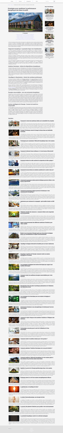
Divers (37, 1)
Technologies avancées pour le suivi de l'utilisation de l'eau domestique (34, 328)
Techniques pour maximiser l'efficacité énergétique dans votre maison (49, 41)
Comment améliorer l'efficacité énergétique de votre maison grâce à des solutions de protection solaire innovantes (36, 358)
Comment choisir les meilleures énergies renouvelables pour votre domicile (36, 275)
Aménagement (29, 1)
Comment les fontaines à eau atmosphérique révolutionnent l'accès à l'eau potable (37, 307)
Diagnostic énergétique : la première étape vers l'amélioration (25, 34)
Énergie (12, 1)
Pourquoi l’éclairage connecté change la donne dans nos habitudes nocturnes (49, 28)
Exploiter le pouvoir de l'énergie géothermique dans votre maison (36, 368)
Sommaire (26, 33)
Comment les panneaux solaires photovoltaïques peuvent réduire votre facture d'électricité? (37, 180)
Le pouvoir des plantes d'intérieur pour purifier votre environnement (36, 406)
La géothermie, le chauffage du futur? (29, 387)
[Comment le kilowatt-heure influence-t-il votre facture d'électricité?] (49, 50)
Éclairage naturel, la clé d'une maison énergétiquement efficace (35, 377)
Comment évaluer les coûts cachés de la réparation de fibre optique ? (36, 160)
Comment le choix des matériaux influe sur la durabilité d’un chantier (49, 15)
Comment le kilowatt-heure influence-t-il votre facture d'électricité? (49, 54)
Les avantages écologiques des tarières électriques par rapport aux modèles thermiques (36, 265)
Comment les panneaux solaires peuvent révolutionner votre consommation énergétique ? (35, 191)
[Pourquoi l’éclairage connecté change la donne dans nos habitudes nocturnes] (49, 23)
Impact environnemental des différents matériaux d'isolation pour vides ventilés (36, 223)
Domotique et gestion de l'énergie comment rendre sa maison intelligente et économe (35, 254)
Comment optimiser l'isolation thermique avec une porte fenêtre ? (36, 348)
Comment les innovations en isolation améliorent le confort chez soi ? (37, 169)
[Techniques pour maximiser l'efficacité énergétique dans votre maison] (49, 36)
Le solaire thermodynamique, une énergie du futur (32, 397)
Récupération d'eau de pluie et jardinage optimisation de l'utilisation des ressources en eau (36, 286)
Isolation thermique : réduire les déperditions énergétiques (25, 35)
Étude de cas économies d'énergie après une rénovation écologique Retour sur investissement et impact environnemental (36, 233)
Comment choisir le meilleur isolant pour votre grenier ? (33, 338)
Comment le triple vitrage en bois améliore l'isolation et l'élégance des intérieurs (37, 318)
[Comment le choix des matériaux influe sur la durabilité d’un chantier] (49, 11)
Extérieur (20, 1)
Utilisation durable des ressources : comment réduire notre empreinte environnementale (37, 212)
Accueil (9, 4)
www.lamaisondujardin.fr (11, 87)
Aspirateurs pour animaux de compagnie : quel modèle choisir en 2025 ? (37, 202)
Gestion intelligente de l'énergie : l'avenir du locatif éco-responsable (25, 39)
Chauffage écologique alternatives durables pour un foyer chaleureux (37, 243)
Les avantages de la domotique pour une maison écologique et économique (35, 297)
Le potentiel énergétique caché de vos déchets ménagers (34, 416)
